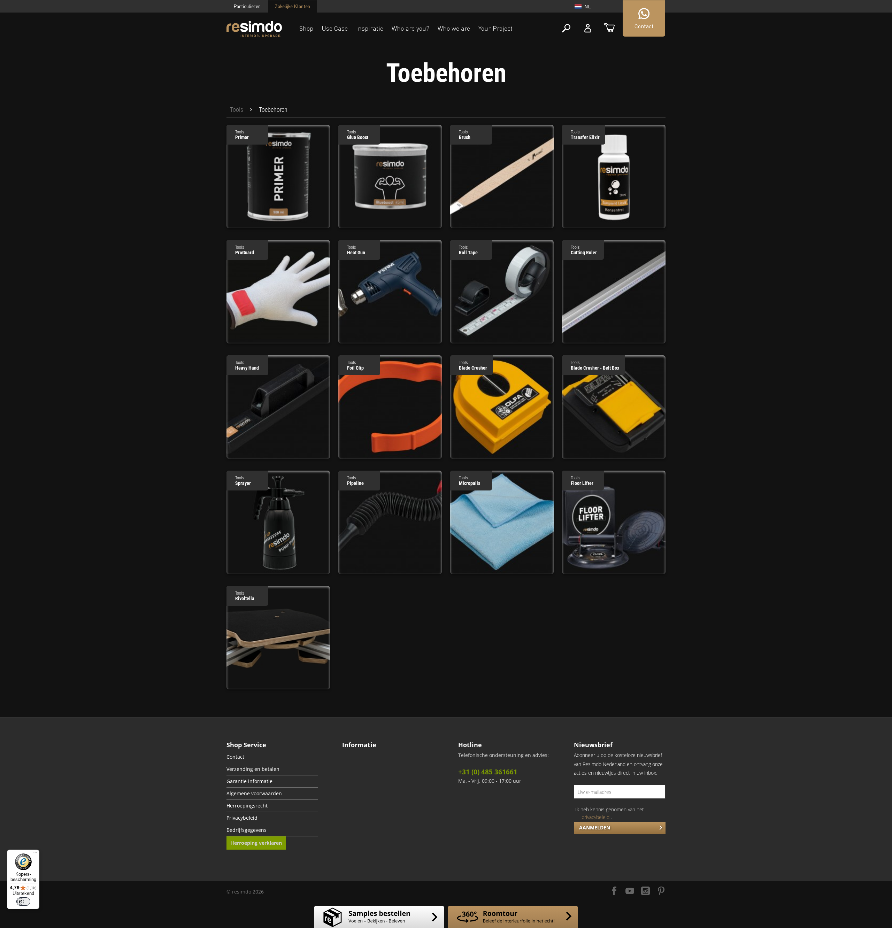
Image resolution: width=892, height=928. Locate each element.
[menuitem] (236, 109)
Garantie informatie (249, 781)
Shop (306, 28)
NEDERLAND (553, 55)
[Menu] (35, 854)
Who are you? (410, 28)
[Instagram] (645, 892)
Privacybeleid (241, 818)
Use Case (335, 28)
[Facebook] (614, 892)
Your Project (495, 28)
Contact (235, 757)
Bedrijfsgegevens (246, 830)
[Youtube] (629, 892)
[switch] (23, 901)
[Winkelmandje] (609, 28)
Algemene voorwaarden (254, 793)
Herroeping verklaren (256, 843)
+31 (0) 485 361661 (487, 771)
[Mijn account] (588, 28)
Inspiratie (369, 28)
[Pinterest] (661, 892)
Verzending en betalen (252, 769)
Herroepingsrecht (247, 806)
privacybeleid (595, 817)
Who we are (454, 28)
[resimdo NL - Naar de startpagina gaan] (254, 29)
